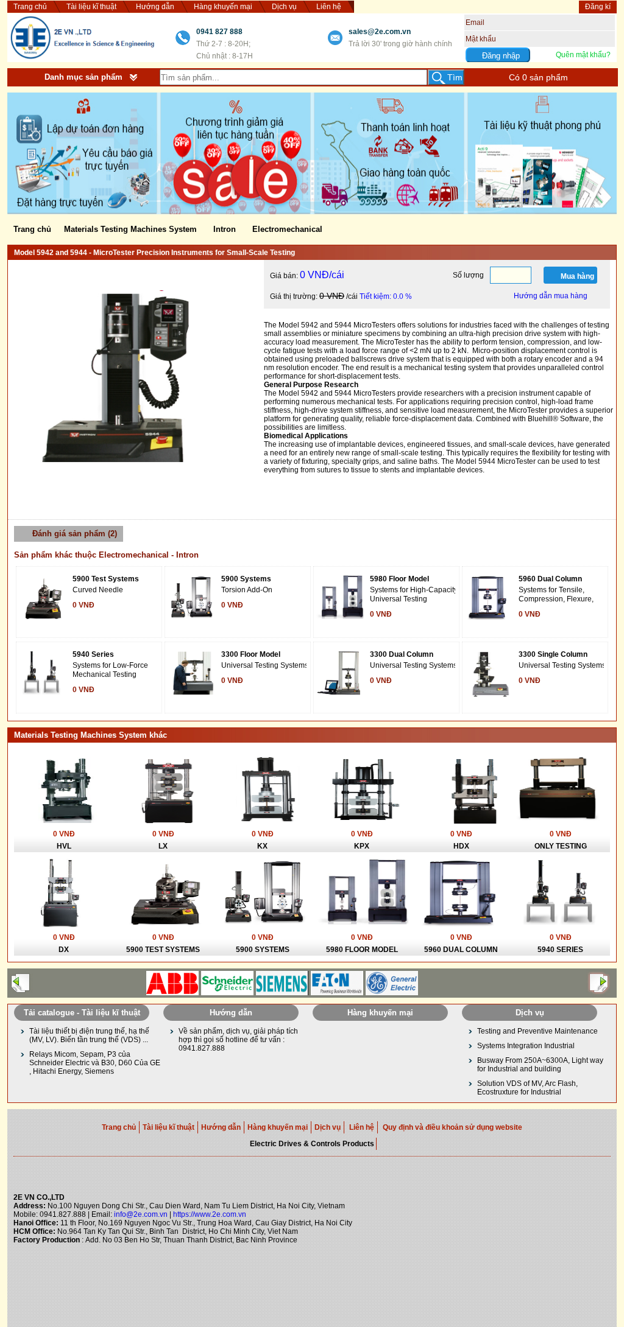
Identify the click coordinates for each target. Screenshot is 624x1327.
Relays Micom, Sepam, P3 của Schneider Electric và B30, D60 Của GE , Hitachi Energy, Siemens (94, 1063)
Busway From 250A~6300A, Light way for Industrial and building (540, 1064)
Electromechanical (287, 229)
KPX (361, 846)
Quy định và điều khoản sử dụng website (452, 1127)
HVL (64, 846)
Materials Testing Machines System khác (90, 735)
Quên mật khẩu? (583, 55)
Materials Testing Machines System (130, 229)
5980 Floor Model (399, 579)
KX (262, 846)
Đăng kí (598, 6)
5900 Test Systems (106, 579)
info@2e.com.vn (141, 1214)
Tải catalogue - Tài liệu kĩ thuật (82, 1012)
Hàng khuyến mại (223, 6)
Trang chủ (30, 6)
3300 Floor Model (250, 654)
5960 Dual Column (550, 579)
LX (163, 846)
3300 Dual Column (401, 654)
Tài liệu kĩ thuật (91, 6)
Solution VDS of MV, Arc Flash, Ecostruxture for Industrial (527, 1087)
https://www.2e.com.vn (209, 1214)
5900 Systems (246, 579)
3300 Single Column (553, 654)
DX (63, 949)
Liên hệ (328, 6)
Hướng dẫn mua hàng (550, 296)
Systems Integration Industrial (526, 1046)
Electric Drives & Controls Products (312, 1144)
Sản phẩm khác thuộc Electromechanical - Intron (106, 554)
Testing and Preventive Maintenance (537, 1031)
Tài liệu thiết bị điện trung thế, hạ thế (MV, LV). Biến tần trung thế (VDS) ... (89, 1035)
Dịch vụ (284, 6)
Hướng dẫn (155, 6)
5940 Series (93, 654)
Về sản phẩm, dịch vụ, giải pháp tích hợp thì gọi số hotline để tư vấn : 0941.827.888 (238, 1039)
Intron (224, 229)
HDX (461, 846)
